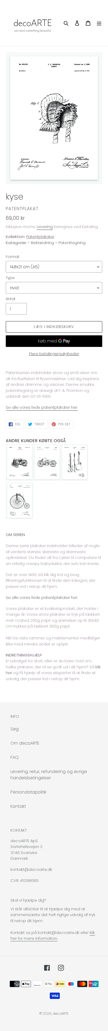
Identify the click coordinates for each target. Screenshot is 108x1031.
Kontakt (18, 806)
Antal (10, 298)
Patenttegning (71, 242)
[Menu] (99, 23)
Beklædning (42, 242)
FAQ (14, 757)
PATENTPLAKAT (22, 208)
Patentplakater (40, 236)
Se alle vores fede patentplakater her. (42, 407)
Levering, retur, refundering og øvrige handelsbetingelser (48, 775)
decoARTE (61, 1013)
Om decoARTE (24, 743)
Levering (45, 226)
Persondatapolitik (28, 792)
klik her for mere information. (52, 935)
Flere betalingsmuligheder (54, 353)
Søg (14, 729)
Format (12, 256)
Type (10, 277)
